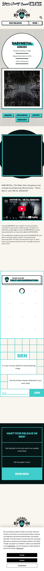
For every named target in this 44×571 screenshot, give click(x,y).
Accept (22, 555)
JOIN (37, 392)
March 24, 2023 (26, 56)
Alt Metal (16, 51)
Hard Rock (23, 51)
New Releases (15, 23)
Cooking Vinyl (24, 61)
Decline (22, 560)
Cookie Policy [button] (11, 546)
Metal (29, 51)
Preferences (22, 565)
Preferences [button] (19, 548)
